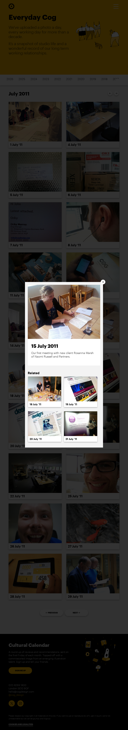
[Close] (103, 282)
